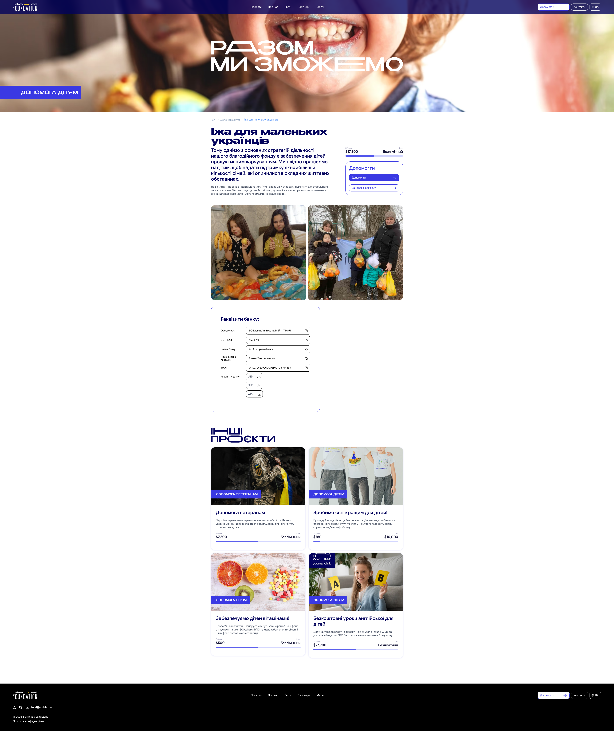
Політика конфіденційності (30, 721)
